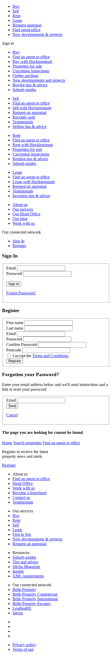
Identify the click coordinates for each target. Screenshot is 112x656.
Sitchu (18, 613)
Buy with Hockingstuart (32, 61)
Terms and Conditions (50, 355)
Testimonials (23, 122)
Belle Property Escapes (32, 603)
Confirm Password (21, 344)
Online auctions (25, 75)
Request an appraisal (29, 112)
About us (20, 204)
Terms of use (23, 649)
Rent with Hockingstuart (33, 145)
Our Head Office (26, 214)
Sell (16, 11)
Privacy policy (24, 644)
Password (14, 273)
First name (14, 322)
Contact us (21, 497)
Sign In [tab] (18, 241)
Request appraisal (27, 25)
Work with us (24, 223)
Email (11, 268)
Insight (18, 571)
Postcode (13, 350)
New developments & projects (37, 34)
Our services (23, 209)
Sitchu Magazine (26, 566)
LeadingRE (22, 608)
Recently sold (24, 117)
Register (9, 465)
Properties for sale (27, 66)
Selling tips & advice (30, 126)
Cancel (12, 415)
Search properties (27, 443)
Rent (16, 16)
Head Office (23, 483)
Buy (16, 6)
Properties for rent (27, 149)
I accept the (41, 355)
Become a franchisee (30, 493)
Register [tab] (19, 245)
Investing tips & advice (31, 196)
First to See (22, 534)
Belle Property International (35, 599)
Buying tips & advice (30, 85)
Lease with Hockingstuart (34, 181)
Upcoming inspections (31, 71)
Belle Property (24, 589)
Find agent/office (26, 30)
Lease (17, 20)
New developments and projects (39, 80)
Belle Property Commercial (35, 594)
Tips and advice (25, 562)
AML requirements (28, 576)
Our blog (20, 218)
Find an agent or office (31, 57)
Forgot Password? (21, 293)
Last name (14, 328)
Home (7, 443)
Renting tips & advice (30, 159)
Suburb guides (24, 89)
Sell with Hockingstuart (32, 108)
